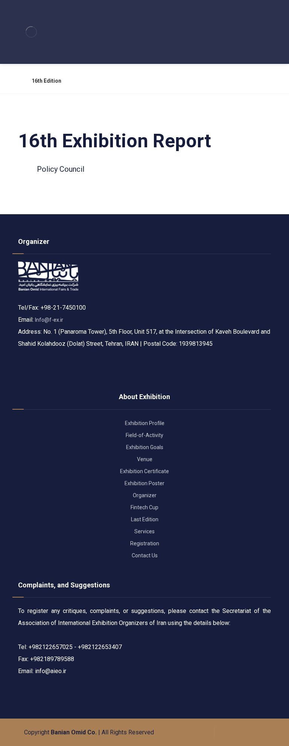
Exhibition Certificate (144, 471)
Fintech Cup (144, 507)
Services (144, 531)
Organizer (145, 495)
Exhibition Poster (144, 483)
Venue (144, 459)
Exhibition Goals (144, 447)
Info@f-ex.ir (49, 320)
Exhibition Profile (144, 423)
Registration (144, 543)
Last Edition (144, 519)
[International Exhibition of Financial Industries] (16, 81)
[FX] (31, 32)
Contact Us (145, 555)
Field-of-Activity (144, 435)
